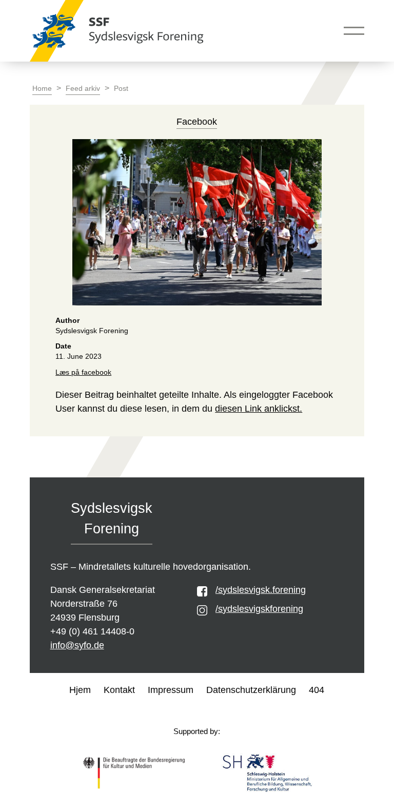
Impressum (170, 690)
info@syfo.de (77, 645)
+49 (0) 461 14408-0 (92, 631)
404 (316, 690)
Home (42, 88)
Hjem (80, 690)
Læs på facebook (83, 372)
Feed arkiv (83, 88)
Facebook (196, 122)
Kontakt (119, 690)
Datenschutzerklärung (251, 690)
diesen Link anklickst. (258, 408)
